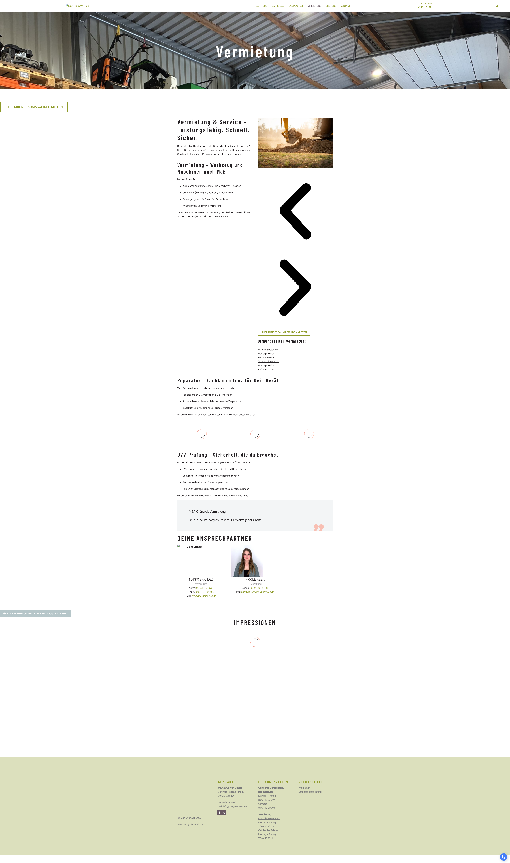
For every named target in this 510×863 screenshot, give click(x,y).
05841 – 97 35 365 (205, 588)
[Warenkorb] (502, 6)
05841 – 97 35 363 (259, 588)
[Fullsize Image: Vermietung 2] (307, 688)
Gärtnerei (261, 6)
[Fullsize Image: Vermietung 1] (203, 727)
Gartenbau (278, 6)
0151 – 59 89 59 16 (205, 592)
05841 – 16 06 (229, 802)
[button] (497, 6)
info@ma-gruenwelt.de (235, 806)
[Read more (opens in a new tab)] (422, 6)
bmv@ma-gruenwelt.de (204, 596)
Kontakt (345, 6)
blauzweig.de (196, 824)
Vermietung (314, 6)
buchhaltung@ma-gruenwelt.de (257, 592)
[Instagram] (224, 812)
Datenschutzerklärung (310, 791)
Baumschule (296, 6)
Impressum (304, 787)
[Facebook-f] (219, 812)
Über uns (331, 6)
